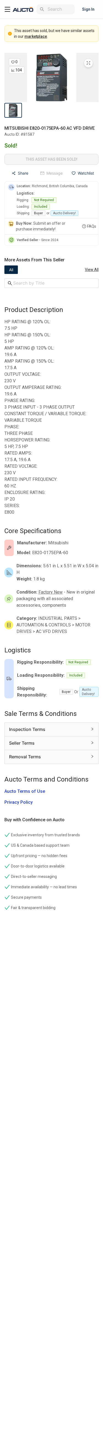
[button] (51, 77)
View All (92, 269)
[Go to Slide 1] (13, 110)
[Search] (42, 9)
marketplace (35, 36)
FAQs (91, 226)
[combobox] (60, 9)
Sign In (88, 9)
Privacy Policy (18, 802)
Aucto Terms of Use (24, 791)
